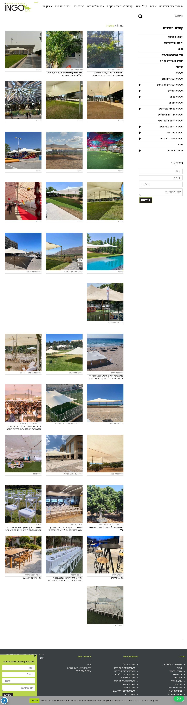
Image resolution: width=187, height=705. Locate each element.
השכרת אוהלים (128, 664)
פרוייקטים (78, 6)
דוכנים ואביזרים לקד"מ (171, 61)
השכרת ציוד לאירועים (171, 6)
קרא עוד (96, 49)
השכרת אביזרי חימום (172, 79)
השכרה (179, 73)
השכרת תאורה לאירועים (124, 681)
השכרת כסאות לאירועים (124, 668)
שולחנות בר (130, 694)
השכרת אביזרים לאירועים (124, 674)
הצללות (179, 67)
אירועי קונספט (175, 37)
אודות (153, 6)
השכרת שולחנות (127, 677)
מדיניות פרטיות (175, 691)
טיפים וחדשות (62, 6)
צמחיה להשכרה (95, 6)
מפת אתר (177, 677)
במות (180, 49)
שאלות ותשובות (175, 694)
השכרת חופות (176, 103)
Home (110, 26)
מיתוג (180, 144)
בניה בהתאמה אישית (172, 55)
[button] (179, 698)
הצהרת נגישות (175, 687)
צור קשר (47, 6)
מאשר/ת (34, 700)
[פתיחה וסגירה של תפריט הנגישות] (4, 700)
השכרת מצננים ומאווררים (170, 115)
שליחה (145, 200)
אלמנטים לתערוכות (173, 43)
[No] (183, 700)
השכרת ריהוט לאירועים (124, 671)
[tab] (160, 37)
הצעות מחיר (176, 681)
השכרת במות (129, 684)
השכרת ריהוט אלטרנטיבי (170, 120)
